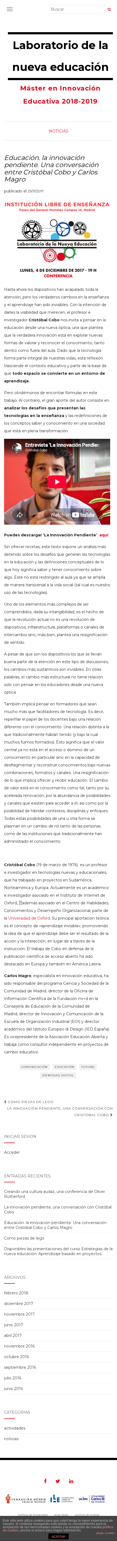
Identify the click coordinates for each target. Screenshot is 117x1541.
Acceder (12, 1152)
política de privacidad (33, 1515)
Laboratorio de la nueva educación (60, 56)
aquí (103, 535)
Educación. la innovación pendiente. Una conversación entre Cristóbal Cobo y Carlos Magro (55, 1225)
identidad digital (58, 1075)
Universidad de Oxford (29, 918)
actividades (14, 1428)
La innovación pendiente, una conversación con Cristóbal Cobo (60, 1111)
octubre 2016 (16, 1356)
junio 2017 (13, 1324)
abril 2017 (13, 1335)
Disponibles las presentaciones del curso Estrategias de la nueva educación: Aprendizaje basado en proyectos (58, 1251)
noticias (58, 131)
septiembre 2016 (20, 1367)
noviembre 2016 (19, 1346)
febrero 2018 (16, 1293)
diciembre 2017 (18, 1303)
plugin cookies (105, 1532)
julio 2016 (12, 1378)
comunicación (34, 1067)
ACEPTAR (58, 1536)
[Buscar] (109, 9)
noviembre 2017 (19, 1314)
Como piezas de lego (30, 1102)
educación (64, 1067)
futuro (87, 1067)
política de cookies (87, 1515)
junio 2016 (13, 1388)
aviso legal (61, 1515)
